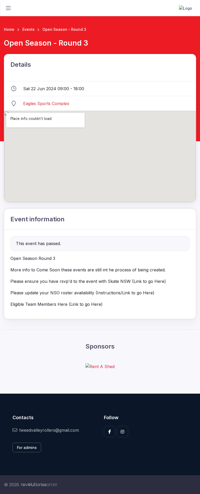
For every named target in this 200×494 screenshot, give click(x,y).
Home (9, 29)
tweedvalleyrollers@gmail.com (49, 430)
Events (28, 29)
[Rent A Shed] (100, 366)
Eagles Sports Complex (46, 103)
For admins (27, 447)
